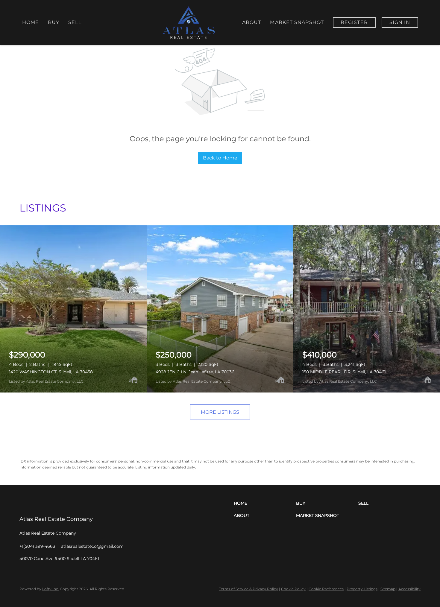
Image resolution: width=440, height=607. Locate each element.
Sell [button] (74, 22)
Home (30, 22)
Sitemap (387, 589)
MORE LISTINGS (220, 412)
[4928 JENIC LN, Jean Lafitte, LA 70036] (220, 309)
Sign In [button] (399, 22)
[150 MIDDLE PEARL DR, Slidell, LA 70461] (366, 309)
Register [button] (354, 22)
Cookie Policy (293, 589)
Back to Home (220, 158)
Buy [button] (53, 22)
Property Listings (362, 589)
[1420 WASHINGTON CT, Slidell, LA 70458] (73, 309)
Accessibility (409, 589)
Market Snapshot (297, 22)
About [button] (251, 22)
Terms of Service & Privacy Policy (248, 589)
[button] (265, 503)
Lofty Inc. (50, 589)
